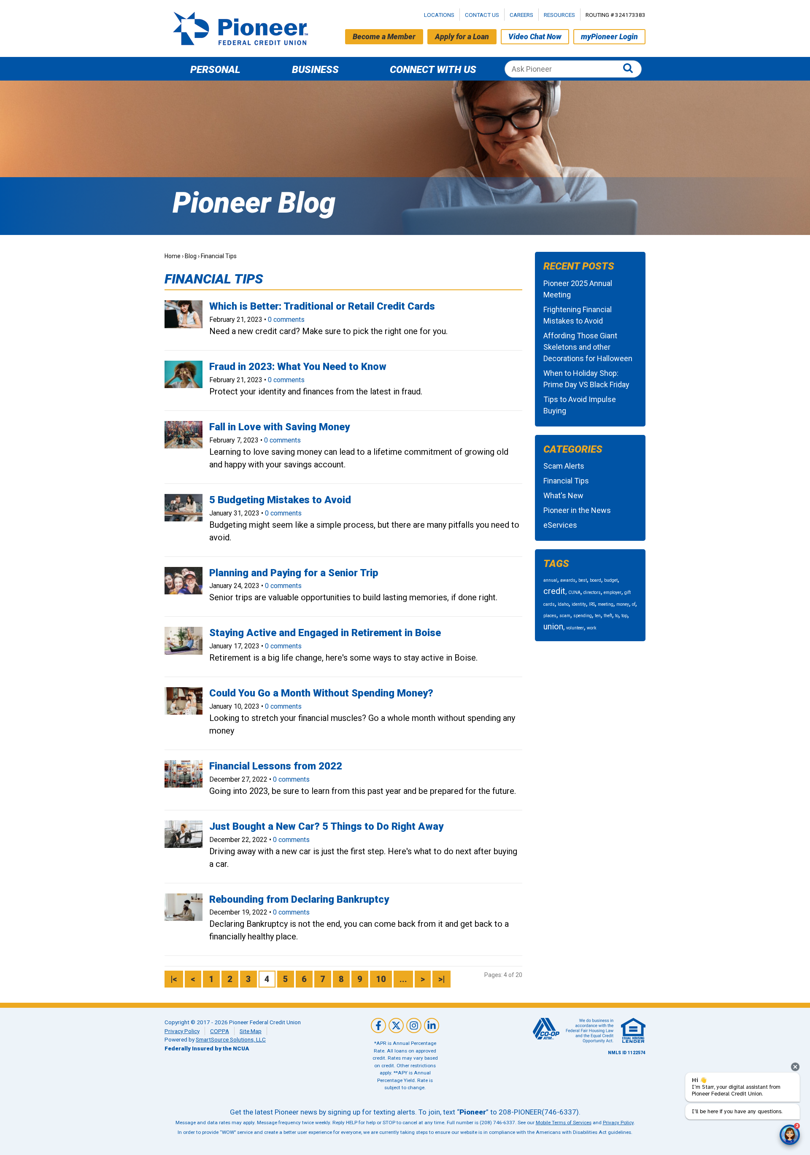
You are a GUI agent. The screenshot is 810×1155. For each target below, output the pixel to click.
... (403, 979)
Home (173, 256)
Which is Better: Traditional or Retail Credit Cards (322, 306)
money (622, 604)
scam (564, 615)
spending (582, 615)
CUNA (574, 592)
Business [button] (315, 70)
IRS (592, 604)
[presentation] (795, 1066)
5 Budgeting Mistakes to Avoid (280, 500)
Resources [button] (559, 14)
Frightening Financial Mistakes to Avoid (577, 315)
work (591, 628)
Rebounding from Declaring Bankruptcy (299, 899)
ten (598, 615)
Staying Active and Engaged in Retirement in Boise (325, 633)
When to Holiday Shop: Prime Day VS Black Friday (586, 379)
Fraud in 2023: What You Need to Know (297, 366)
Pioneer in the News (577, 510)
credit (554, 591)
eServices (560, 525)
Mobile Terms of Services (563, 1122)
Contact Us (482, 14)
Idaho (563, 604)
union (553, 626)
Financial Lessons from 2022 (275, 766)
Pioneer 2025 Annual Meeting (577, 289)
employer (612, 592)
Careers (521, 14)
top (624, 615)
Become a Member (384, 36)
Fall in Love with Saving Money (279, 427)
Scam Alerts (563, 465)
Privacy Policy (182, 1031)
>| (441, 979)
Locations (439, 14)
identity (579, 604)
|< (173, 979)
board (595, 580)
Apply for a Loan (462, 36)
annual (550, 580)
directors (592, 592)
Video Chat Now (535, 36)
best (582, 580)
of (633, 604)
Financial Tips (566, 480)
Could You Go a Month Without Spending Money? (321, 693)
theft (608, 615)
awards (567, 580)
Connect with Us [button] (433, 70)
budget (611, 580)
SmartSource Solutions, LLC (231, 1039)
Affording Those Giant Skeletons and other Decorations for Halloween (587, 347)
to (616, 615)
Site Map (251, 1031)
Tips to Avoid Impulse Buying (579, 405)
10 (381, 979)
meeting (605, 604)
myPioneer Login (609, 36)
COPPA (219, 1031)
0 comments (286, 320)
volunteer (575, 628)
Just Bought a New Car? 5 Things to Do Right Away (326, 826)
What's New (563, 495)
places (549, 615)
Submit (629, 69)
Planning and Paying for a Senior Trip (293, 573)
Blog (191, 256)
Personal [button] (215, 70)
